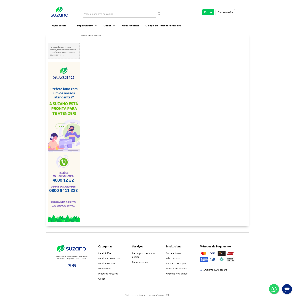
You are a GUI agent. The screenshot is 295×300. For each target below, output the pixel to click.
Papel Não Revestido (109, 258)
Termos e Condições (176, 263)
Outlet (107, 25)
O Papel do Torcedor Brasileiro (163, 25)
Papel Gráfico (85, 25)
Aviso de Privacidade (176, 273)
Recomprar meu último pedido (144, 255)
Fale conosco (172, 258)
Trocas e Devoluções (176, 268)
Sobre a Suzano (174, 253)
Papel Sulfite (58, 25)
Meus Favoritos (130, 25)
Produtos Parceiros (108, 273)
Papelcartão (104, 268)
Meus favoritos (140, 261)
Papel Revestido (106, 263)
